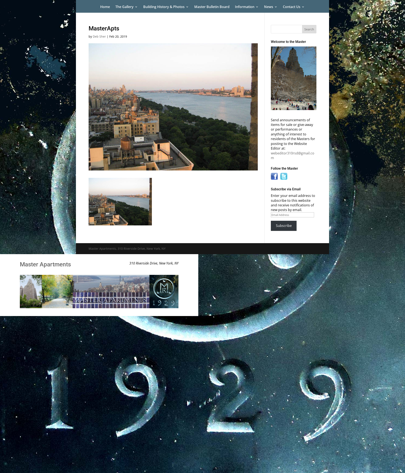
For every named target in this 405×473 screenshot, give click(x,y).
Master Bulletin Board (212, 7)
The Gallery (124, 7)
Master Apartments (45, 264)
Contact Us (291, 7)
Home (105, 7)
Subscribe (284, 225)
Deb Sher (99, 36)
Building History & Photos (164, 7)
